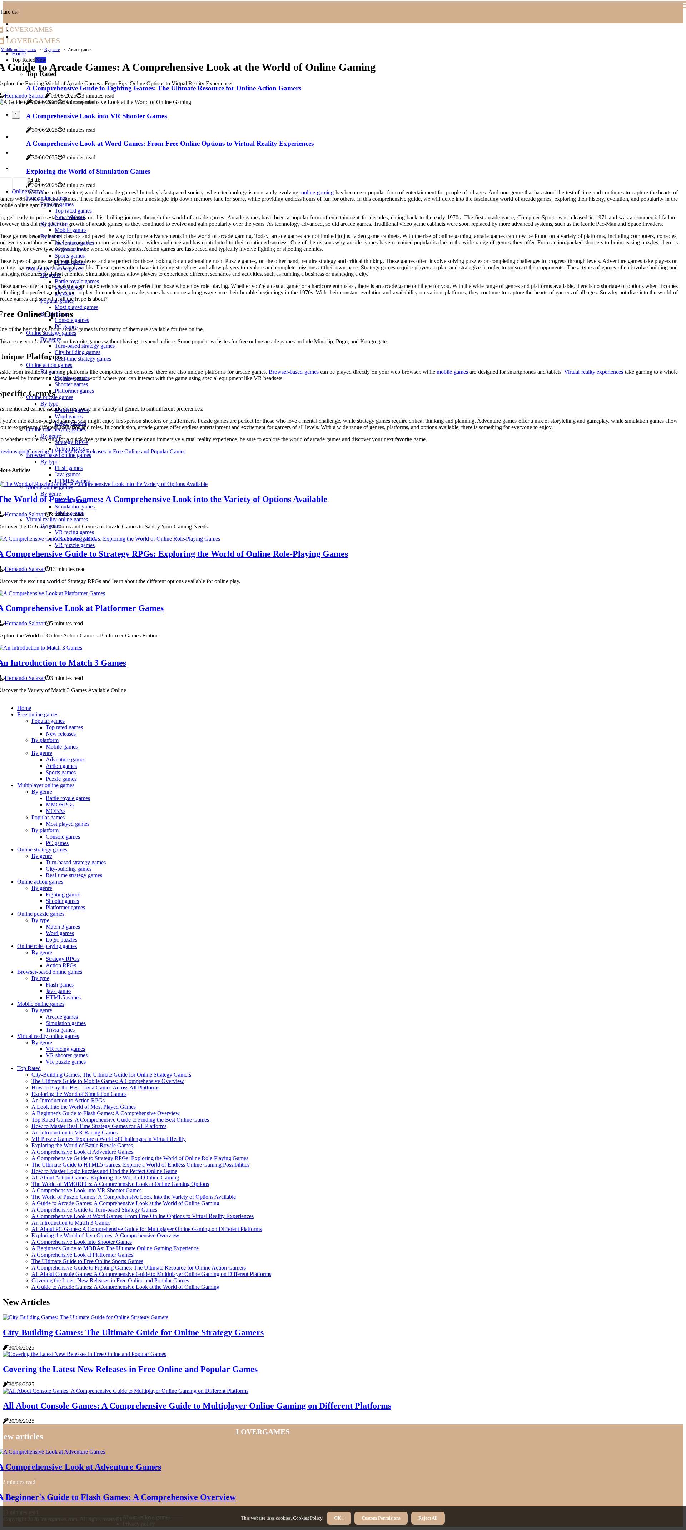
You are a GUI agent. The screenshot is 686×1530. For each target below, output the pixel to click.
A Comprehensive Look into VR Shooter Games (86, 1190)
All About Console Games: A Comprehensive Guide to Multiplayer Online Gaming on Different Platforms (151, 1274)
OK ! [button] (339, 1518)
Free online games (37, 714)
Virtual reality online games (48, 1036)
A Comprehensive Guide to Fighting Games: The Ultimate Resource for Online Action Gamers (138, 1268)
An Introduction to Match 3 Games (70, 1222)
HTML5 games (63, 997)
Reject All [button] (428, 1518)
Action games (61, 766)
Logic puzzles (61, 940)
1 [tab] (16, 115)
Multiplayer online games (45, 785)
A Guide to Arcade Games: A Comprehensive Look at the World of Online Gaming (125, 1203)
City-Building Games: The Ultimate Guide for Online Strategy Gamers (111, 1075)
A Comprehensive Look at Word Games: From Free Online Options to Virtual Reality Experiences (142, 1216)
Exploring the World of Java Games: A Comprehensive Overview (105, 1235)
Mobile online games (18, 49)
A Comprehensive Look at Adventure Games (82, 1152)
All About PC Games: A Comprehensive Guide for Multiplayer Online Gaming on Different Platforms (146, 1229)
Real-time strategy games (74, 875)
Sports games (61, 772)
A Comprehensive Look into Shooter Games (81, 1242)
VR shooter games (67, 1055)
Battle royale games (68, 798)
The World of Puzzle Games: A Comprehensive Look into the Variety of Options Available (133, 1197)
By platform (45, 740)
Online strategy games (42, 849)
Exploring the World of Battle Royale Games (82, 1145)
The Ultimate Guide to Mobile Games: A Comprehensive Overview (107, 1081)
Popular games (48, 721)
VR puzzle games (66, 1062)
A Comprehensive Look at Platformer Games (82, 1255)
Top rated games (64, 727)
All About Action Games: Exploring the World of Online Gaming (105, 1177)
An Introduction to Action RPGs (68, 1100)
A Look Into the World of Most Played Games (83, 1107)
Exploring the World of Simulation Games (78, 1094)
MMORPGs (60, 804)
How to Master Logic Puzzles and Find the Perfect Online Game (104, 1171)
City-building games (68, 869)
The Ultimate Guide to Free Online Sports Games (87, 1261)
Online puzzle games (40, 914)
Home (24, 708)
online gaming (317, 192)
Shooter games (62, 901)
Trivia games (60, 1030)
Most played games (67, 824)
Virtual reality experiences (593, 372)
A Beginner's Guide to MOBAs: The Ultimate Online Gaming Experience (115, 1248)
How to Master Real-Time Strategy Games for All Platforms (98, 1126)
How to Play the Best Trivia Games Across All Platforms (95, 1087)
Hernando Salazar (25, 96)
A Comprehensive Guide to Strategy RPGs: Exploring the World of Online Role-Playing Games (139, 1158)
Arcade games (62, 1017)
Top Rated (29, 1068)
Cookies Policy (307, 1518)
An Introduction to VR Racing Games (74, 1132)
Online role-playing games (47, 946)
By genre (52, 49)
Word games (60, 933)
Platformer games (65, 907)
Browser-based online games (49, 972)
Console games (63, 837)
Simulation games (66, 1023)
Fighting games (63, 894)
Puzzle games (61, 779)
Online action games (40, 882)
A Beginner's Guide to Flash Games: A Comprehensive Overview (105, 1113)
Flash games (60, 985)
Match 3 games (63, 927)
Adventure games (65, 759)
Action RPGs (61, 965)
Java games (58, 991)
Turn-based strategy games (76, 862)
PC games (57, 843)
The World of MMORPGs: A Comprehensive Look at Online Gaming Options (120, 1184)
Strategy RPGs (62, 959)
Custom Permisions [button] (381, 1518)
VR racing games (65, 1049)
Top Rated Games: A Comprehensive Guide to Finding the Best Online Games (120, 1120)
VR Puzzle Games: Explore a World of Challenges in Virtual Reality (108, 1139)
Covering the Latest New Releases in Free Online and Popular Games (110, 1280)
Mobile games (62, 747)
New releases (61, 734)
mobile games (452, 372)
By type (40, 920)
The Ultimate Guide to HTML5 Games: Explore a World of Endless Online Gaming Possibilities (140, 1165)
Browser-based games (293, 372)
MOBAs (55, 811)
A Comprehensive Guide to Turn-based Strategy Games (94, 1210)
